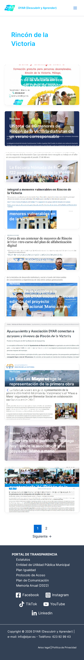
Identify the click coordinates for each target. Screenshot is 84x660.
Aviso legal (44, 647)
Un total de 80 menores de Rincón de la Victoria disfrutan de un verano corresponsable (41, 131)
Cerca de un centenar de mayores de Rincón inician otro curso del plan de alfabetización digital (41, 255)
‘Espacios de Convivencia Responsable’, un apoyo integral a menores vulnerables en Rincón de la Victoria (41, 211)
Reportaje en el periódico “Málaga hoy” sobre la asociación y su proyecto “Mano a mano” (41, 445)
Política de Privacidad (64, 647)
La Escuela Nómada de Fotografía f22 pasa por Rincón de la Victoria (41, 170)
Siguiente (42, 536)
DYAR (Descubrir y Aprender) (37, 8)
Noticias (14, 72)
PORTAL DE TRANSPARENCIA (34, 554)
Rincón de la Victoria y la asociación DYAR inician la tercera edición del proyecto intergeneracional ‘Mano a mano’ (41, 299)
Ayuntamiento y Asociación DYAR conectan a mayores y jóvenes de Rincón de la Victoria (41, 342)
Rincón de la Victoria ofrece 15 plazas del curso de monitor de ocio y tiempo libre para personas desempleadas (41, 87)
